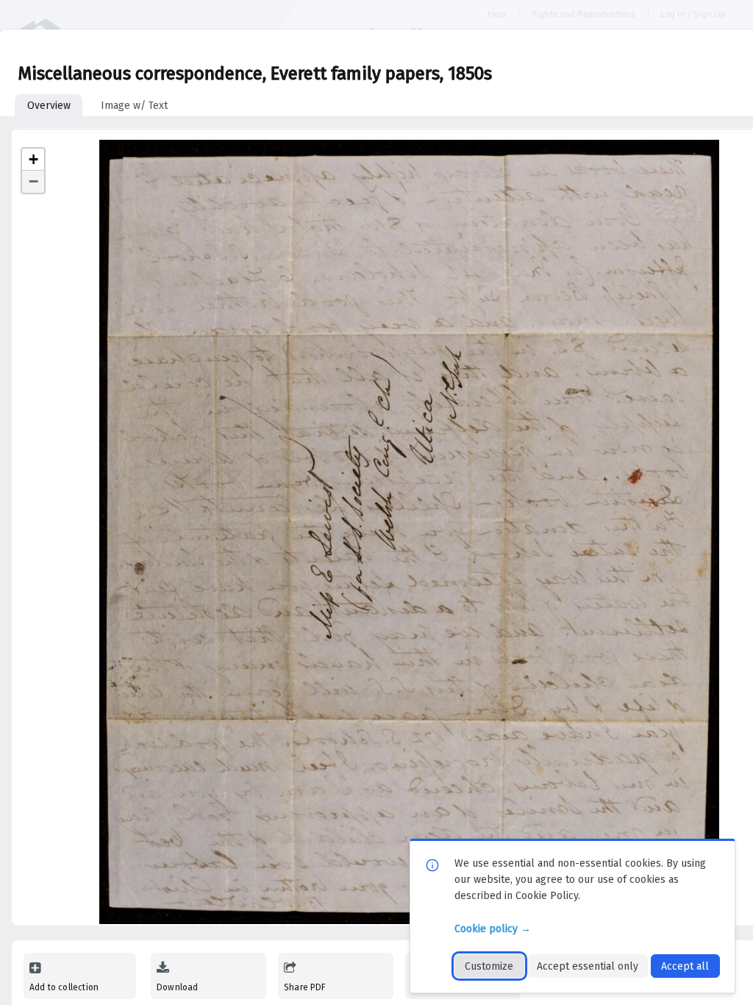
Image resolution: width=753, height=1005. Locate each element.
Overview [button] (49, 105)
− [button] (33, 181)
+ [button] (33, 159)
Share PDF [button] (305, 987)
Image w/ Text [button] (134, 105)
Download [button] (177, 987)
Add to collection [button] (64, 987)
